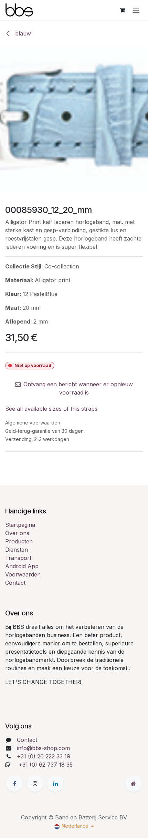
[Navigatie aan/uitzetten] (136, 10)
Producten (19, 541)
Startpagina (20, 524)
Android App (22, 566)
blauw (22, 33)
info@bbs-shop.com (43, 748)
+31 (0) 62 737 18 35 (46, 764)
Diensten (16, 549)
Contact (15, 582)
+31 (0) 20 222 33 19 (43, 756)
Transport (18, 557)
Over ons (17, 533)
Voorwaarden (23, 574)
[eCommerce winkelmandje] (122, 10)
